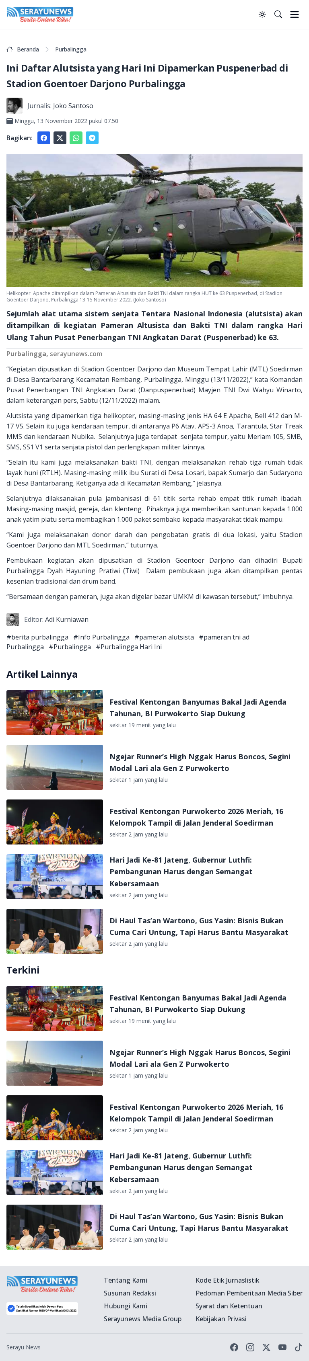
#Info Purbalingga (101, 637)
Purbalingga (71, 49)
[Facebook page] (234, 1347)
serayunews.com (76, 353)
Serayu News (23, 1347)
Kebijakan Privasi (221, 1318)
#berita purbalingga (37, 637)
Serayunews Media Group (142, 1318)
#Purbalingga (70, 646)
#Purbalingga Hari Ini (129, 646)
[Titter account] (266, 1347)
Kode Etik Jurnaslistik (228, 1280)
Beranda (28, 49)
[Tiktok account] (299, 1347)
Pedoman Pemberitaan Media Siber (249, 1293)
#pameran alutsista (164, 637)
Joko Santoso (73, 105)
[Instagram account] (250, 1347)
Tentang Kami (125, 1280)
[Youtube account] (282, 1347)
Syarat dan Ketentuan (229, 1306)
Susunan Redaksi (130, 1293)
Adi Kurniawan (67, 619)
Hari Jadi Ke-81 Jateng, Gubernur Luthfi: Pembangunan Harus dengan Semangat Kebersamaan (181, 871)
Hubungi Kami (125, 1306)
